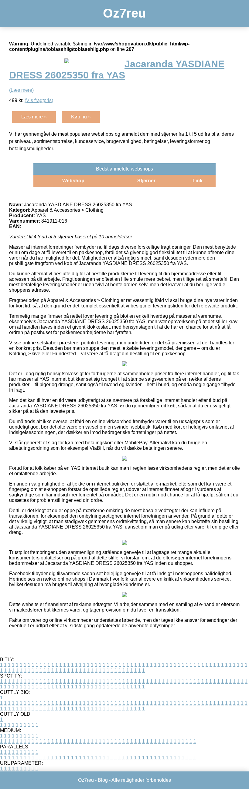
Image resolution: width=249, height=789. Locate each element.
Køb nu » (81, 116)
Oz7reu (124, 13)
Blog (103, 780)
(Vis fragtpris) (39, 100)
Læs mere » (34, 116)
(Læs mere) (21, 90)
